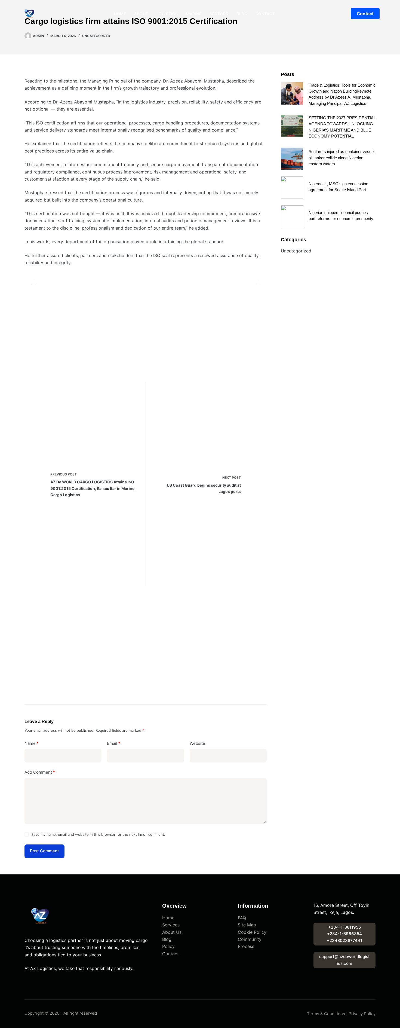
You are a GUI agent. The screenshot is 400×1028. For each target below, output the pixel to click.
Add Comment (39, 772)
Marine (193, 13)
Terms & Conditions (326, 1013)
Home (120, 13)
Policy (168, 946)
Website (197, 743)
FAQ (242, 917)
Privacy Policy (362, 1013)
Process (246, 946)
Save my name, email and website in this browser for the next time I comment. (98, 834)
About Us (171, 932)
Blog (241, 13)
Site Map (247, 925)
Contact (265, 13)
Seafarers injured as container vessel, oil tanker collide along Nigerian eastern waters (342, 158)
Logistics (167, 13)
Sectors (219, 13)
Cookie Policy (252, 932)
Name (31, 743)
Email (113, 743)
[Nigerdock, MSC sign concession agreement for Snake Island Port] (292, 187)
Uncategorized (96, 36)
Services (171, 925)
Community (249, 939)
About (141, 13)
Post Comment (44, 850)
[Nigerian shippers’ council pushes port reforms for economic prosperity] (292, 216)
